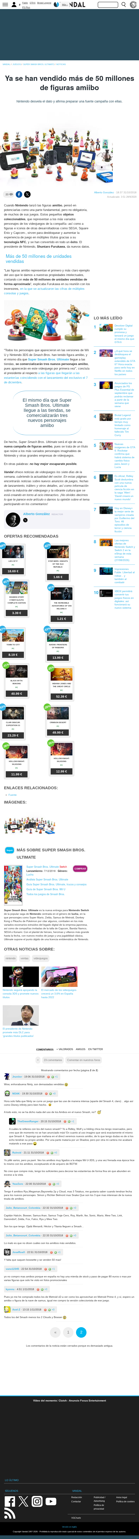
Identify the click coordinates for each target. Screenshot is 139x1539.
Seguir (10, 850)
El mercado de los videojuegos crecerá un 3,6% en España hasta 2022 (58, 994)
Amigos (80, 1049)
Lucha (29, 874)
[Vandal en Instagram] (37, 1501)
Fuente (13, 794)
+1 (56, 1076)
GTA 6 (32, 3)
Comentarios (45, 1049)
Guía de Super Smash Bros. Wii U (45, 889)
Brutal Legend (44, 3)
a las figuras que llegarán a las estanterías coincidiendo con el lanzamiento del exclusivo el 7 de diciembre (46, 377)
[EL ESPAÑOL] (133, 4)
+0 (54, 1093)
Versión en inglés (69, 1527)
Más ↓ (65, 4)
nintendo (11, 958)
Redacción (76, 1497)
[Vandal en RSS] (10, 1513)
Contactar (76, 1501)
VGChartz (76, 1518)
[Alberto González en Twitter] (25, 520)
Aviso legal (121, 1497)
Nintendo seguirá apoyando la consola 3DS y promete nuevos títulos (21, 994)
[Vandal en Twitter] (23, 1501)
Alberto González (104, 192)
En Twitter (95, 1049)
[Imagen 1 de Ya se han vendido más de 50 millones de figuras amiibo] (29, 823)
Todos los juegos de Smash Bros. (45, 894)
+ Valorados (64, 1049)
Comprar (80, 869)
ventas (25, 958)
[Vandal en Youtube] (51, 1501)
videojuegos (41, 958)
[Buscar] (123, 4)
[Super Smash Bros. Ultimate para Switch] (13, 885)
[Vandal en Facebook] (10, 1501)
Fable (25, 3)
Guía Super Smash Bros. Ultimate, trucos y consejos (56, 884)
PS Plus (26, 7)
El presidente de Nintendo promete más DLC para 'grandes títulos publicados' (18, 1032)
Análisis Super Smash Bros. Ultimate (47, 879)
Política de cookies (125, 1501)
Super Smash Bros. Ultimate (48, 359)
